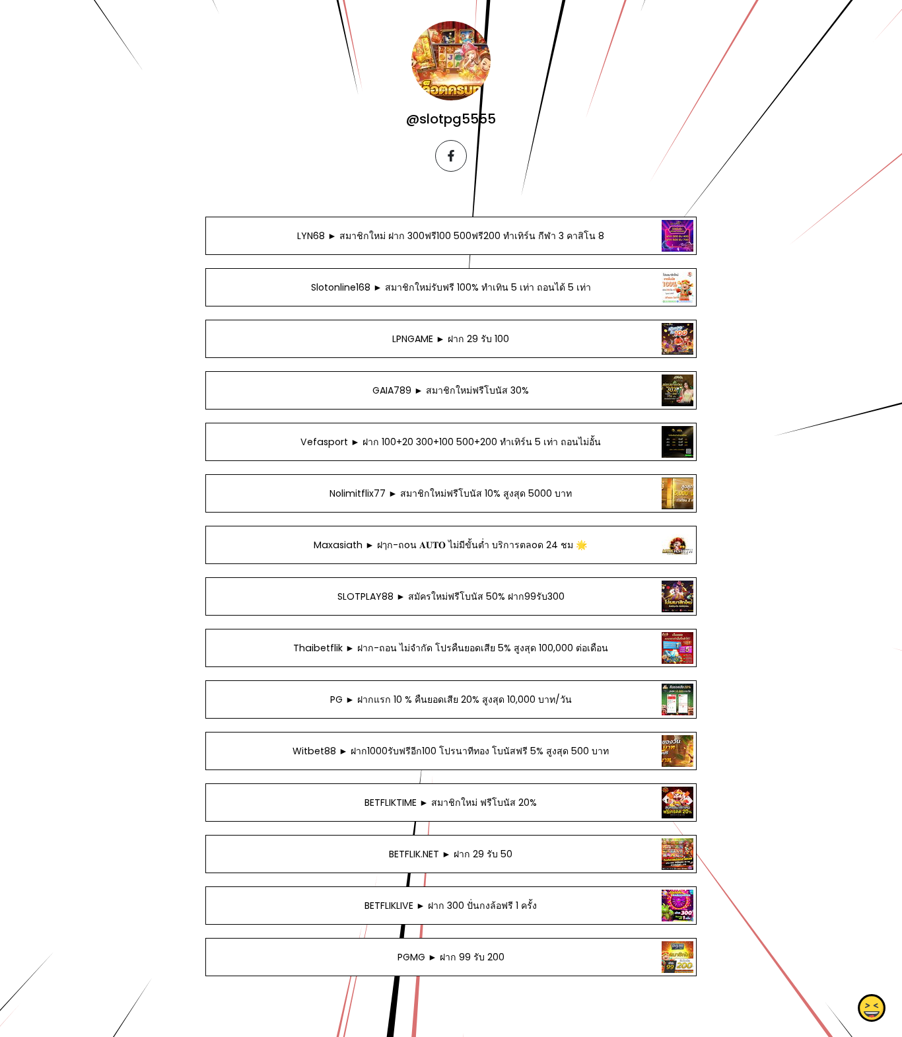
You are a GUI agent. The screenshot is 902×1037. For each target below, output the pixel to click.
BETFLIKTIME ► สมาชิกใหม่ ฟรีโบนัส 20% (450, 802)
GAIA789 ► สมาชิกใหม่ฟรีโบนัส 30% (450, 390)
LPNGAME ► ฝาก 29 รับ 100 (450, 338)
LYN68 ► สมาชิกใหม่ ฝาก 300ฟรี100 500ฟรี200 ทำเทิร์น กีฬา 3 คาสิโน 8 (450, 235)
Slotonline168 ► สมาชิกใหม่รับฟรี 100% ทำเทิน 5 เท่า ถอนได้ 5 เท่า (451, 287)
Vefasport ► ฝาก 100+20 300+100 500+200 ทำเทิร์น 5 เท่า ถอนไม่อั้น (450, 441)
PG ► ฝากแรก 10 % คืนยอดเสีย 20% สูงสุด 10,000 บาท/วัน (451, 699)
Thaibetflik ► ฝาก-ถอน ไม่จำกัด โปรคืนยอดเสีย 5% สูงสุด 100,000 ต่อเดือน (450, 648)
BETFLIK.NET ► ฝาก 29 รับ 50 (450, 854)
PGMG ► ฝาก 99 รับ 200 (451, 957)
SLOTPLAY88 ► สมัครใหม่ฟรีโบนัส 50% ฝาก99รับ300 (451, 596)
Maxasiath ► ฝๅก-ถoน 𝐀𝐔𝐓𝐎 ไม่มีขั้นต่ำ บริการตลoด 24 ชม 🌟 (451, 545)
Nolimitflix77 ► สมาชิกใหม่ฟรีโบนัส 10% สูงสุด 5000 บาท (451, 493)
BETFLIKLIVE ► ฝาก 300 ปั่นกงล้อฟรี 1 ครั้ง (450, 905)
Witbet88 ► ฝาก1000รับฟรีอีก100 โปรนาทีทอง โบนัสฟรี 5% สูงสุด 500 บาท (451, 751)
